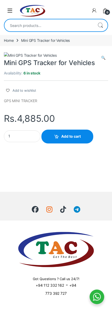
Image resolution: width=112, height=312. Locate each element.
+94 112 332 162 (50, 285)
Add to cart (71, 136)
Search (100, 25)
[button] (103, 58)
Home (9, 40)
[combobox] (48, 25)
